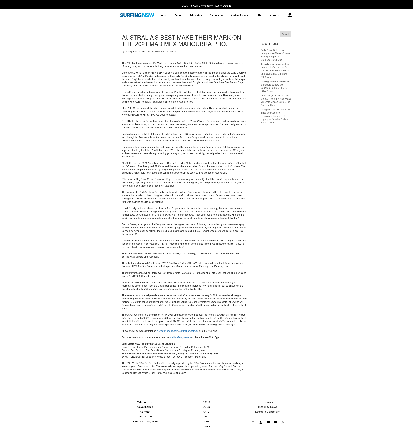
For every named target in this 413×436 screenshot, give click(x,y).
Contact (145, 411)
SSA (206, 421)
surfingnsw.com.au (189, 330)
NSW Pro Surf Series (165, 51)
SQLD (206, 406)
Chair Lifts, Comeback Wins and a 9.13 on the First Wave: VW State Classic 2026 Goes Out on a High (276, 100)
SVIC (206, 411)
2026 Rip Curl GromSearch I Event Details (206, 5)
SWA (206, 416)
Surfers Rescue (240, 15)
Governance (145, 406)
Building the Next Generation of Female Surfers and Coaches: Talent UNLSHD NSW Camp (275, 86)
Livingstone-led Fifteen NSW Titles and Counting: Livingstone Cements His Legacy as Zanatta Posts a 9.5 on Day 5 (275, 116)
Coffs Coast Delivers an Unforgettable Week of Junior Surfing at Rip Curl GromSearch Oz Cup (276, 54)
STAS (206, 426)
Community (216, 15)
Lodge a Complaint (268, 411)
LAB (258, 15)
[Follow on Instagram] (260, 422)
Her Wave (273, 15)
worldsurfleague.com (167, 330)
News (164, 15)
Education (196, 15)
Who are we (145, 402)
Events (178, 15)
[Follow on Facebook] (253, 422)
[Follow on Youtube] (268, 422)
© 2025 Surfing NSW (145, 421)
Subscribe (145, 416)
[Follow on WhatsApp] (283, 422)
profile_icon (290, 15)
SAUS (206, 402)
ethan (128, 51)
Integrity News (267, 406)
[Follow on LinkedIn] (275, 422)
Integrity (267, 402)
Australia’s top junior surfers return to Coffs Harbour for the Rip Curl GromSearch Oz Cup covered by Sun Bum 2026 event (275, 70)
